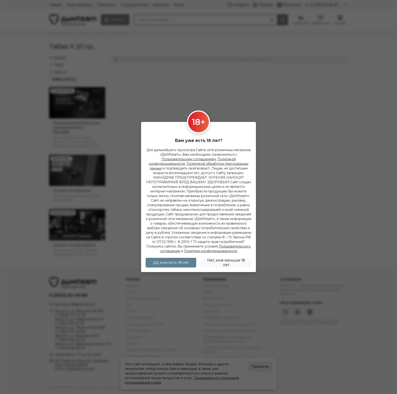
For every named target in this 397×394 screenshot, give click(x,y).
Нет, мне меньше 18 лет (226, 262)
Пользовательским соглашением (189, 159)
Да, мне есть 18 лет (171, 262)
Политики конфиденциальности (210, 251)
